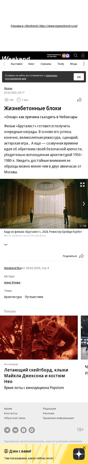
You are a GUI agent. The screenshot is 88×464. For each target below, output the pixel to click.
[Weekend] (16, 58)
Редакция (49, 408)
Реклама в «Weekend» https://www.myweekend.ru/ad (44, 26)
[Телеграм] (7, 430)
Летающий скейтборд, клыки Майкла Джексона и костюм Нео (36, 375)
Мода (73, 64)
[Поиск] (76, 55)
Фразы (8, 88)
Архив (8, 408)
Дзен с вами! (20, 451)
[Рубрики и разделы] (83, 55)
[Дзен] (23, 430)
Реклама (48, 413)
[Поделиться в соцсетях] (79, 99)
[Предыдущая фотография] (4, 204)
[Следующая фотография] (84, 204)
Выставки (16, 64)
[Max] (32, 430)
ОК (79, 77)
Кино (31, 64)
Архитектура (13, 297)
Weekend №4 (12, 268)
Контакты (10, 413)
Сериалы (46, 64)
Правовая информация (58, 418)
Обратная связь (14, 418)
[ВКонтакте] (15, 430)
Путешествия (34, 297)
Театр (60, 64)
